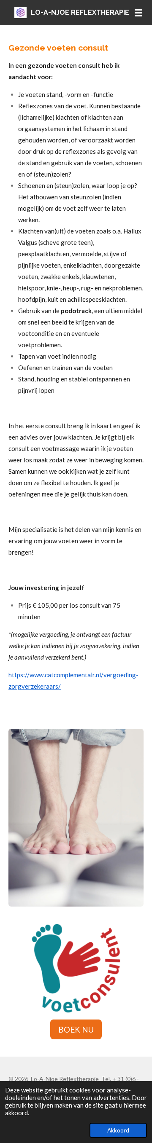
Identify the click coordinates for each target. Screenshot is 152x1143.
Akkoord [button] (118, 1130)
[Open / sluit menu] (138, 12)
